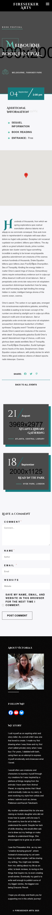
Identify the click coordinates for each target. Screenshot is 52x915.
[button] (47, 4)
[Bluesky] (21, 712)
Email (10, 565)
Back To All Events (26, 384)
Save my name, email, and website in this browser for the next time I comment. (25, 600)
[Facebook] (10, 712)
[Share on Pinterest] (37, 374)
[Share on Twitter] (31, 374)
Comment (13, 521)
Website (11, 579)
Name (9, 550)
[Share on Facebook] (25, 374)
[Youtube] (16, 712)
